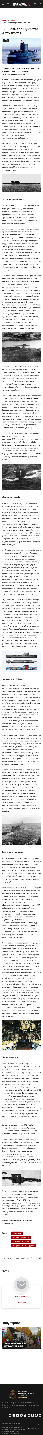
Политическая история (21, 1241)
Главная (4, 20)
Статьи (12, 20)
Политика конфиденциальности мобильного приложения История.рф (13, 1428)
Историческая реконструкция (23, 1246)
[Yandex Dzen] (36, 1415)
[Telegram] (14, 1415)
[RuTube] (25, 1415)
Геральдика (17, 1233)
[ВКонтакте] (17, 1415)
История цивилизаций (21, 1237)
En (8, 4)
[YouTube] (29, 1415)
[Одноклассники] (32, 1415)
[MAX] (10, 1415)
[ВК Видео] (21, 1415)
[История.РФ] (21, 4)
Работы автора (21, 1303)
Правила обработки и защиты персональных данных (11, 1424)
